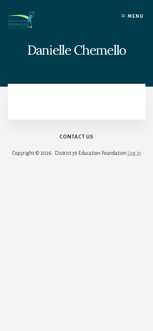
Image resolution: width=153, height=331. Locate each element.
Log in (134, 153)
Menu (136, 16)
